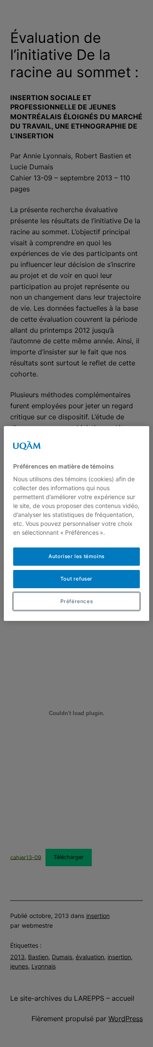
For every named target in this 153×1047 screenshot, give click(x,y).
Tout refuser (76, 578)
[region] (76, 523)
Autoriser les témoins (76, 556)
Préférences (76, 601)
